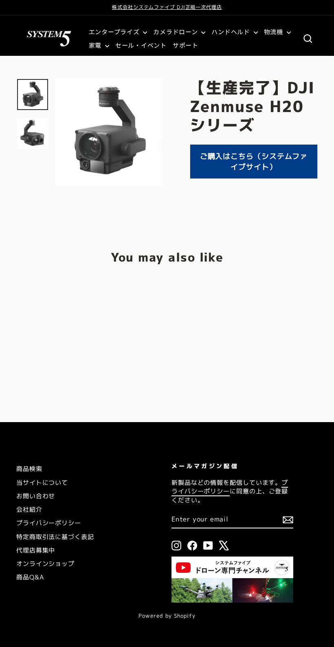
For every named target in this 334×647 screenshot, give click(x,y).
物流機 (274, 31)
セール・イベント (141, 45)
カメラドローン (176, 31)
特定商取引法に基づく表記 (55, 537)
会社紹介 (29, 509)
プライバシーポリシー (48, 523)
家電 (96, 45)
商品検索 (29, 468)
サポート (185, 45)
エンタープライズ (115, 31)
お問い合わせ (35, 496)
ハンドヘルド (231, 31)
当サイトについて (42, 482)
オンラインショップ (45, 563)
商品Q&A (30, 577)
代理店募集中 (35, 550)
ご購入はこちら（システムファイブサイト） (254, 161)
